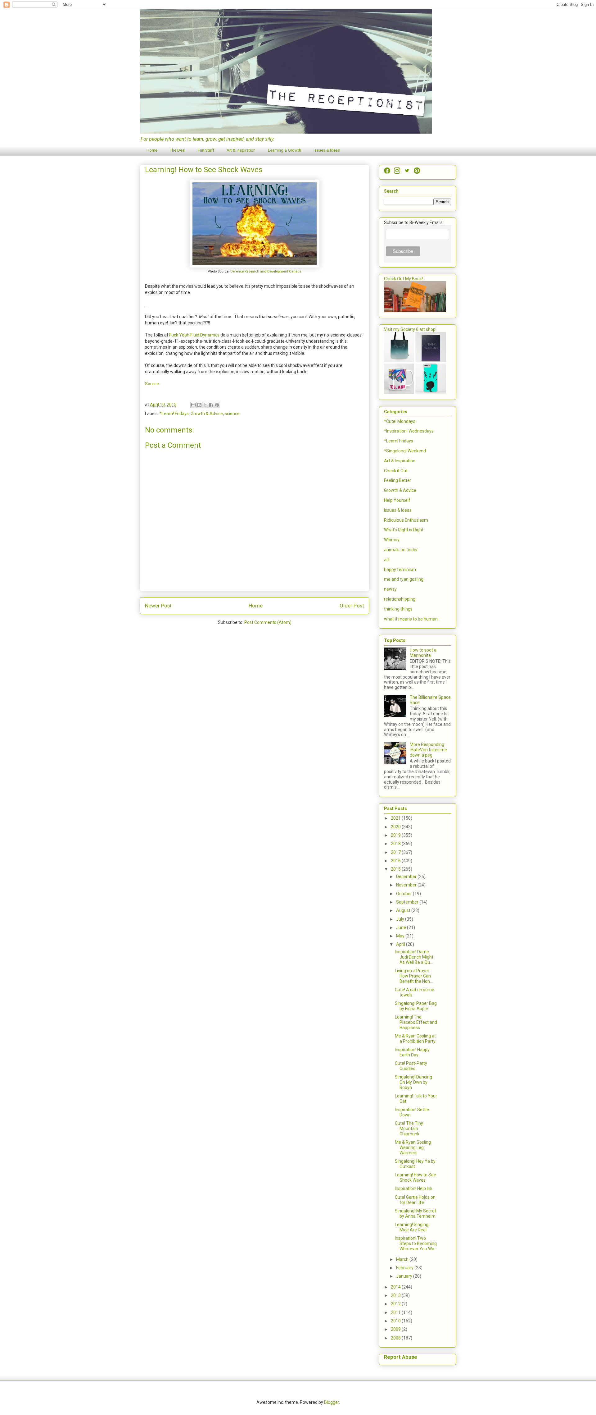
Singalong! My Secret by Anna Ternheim (415, 1213)
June (401, 927)
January (404, 1276)
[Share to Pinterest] (217, 405)
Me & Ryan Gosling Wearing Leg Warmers (413, 1147)
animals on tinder (401, 549)
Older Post (352, 605)
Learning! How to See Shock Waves (415, 1177)
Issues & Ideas (327, 150)
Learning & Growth (284, 150)
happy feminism (400, 569)
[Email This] (193, 405)
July (400, 919)
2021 (396, 818)
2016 (396, 860)
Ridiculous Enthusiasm (406, 520)
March (402, 1259)
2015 (396, 869)
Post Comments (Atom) (267, 622)
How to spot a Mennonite (423, 653)
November (407, 884)
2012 (396, 1303)
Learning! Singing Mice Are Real (411, 1227)
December (407, 876)
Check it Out (396, 470)
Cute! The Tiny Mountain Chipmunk (409, 1128)
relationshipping (399, 599)
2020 (396, 826)
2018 (396, 843)
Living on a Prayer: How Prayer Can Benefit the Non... (414, 976)
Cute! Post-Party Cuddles (411, 1066)
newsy (390, 589)
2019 (396, 835)
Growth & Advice (207, 413)
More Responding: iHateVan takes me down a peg (428, 750)
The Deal (177, 150)
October (404, 893)
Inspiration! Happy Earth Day (412, 1052)
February (405, 1267)
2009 (396, 1329)
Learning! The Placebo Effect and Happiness (416, 1022)
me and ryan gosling (403, 579)
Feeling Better (397, 480)
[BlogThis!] (199, 405)
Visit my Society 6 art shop (410, 329)
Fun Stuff (206, 150)
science (232, 413)
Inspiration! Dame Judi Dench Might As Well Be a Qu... (414, 957)
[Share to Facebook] (211, 405)
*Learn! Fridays (174, 413)
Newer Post (158, 605)
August (403, 910)
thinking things (398, 609)
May (400, 935)
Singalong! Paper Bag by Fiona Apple (416, 1006)
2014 (396, 1286)
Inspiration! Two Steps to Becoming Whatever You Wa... (416, 1243)
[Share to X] (205, 405)
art (387, 559)
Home (152, 150)
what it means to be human (411, 618)
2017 (396, 852)
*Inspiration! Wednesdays (409, 430)
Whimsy (392, 539)
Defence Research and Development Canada (265, 271)
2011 (396, 1312)
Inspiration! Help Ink (413, 1188)
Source (152, 383)
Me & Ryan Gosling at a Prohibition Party (415, 1038)
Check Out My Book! (403, 278)
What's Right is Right (403, 529)
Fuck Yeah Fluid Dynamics (194, 334)
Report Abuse (400, 1357)
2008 (396, 1337)
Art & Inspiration (241, 150)
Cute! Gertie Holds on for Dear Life (415, 1200)
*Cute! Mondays (399, 421)
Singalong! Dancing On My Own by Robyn (413, 1082)
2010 (396, 1320)
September (407, 902)
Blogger (331, 1402)
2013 (396, 1295)
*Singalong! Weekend (405, 450)
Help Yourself (397, 500)
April (401, 944)
